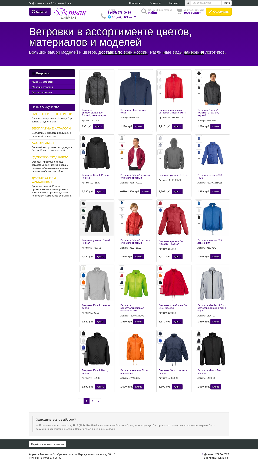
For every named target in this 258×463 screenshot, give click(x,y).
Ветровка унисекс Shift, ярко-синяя (210, 241)
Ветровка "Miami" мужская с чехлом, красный (135, 176)
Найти (226, 3)
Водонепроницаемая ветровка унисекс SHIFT (173, 111)
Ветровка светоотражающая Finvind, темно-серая (94, 113)
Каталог (41, 11)
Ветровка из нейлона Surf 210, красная (173, 306)
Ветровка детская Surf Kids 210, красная (171, 242)
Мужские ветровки (42, 81)
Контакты (174, 3)
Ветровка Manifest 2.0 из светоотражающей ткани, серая (212, 308)
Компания (156, 3)
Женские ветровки (42, 86)
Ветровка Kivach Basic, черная (95, 371)
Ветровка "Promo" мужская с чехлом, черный (208, 113)
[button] (190, 11)
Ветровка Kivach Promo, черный (95, 176)
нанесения (194, 52)
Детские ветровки (42, 92)
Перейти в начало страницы (47, 444)
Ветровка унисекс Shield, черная (96, 241)
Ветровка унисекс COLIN (173, 175)
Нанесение (136, 3)
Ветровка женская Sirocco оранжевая (135, 371)
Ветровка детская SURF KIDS (211, 176)
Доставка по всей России (46, 3)
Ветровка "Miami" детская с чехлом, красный (135, 241)
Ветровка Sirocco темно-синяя (173, 371)
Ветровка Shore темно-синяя (133, 111)
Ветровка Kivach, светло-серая (96, 306)
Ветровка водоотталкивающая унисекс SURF (132, 308)
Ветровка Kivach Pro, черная (209, 371)
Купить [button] (98, 126)
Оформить (220, 11)
